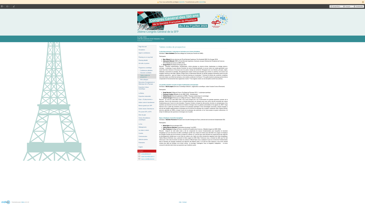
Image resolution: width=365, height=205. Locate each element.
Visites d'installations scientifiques (144, 118)
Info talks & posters (144, 63)
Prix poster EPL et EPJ (145, 111)
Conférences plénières (146, 70)
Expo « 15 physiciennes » (146, 99)
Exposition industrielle (145, 96)
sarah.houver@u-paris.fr (147, 156)
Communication (143, 136)
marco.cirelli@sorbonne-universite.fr (151, 159)
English (141, 147)
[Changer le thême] (8, 6)
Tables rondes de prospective (145, 76)
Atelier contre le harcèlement (146, 102)
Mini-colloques (144, 79)
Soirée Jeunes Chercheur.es (146, 108)
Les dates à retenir (144, 130)
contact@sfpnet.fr (146, 154)
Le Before (141, 93)
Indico (23, 202)
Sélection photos (143, 139)
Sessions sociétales (145, 72)
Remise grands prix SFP (145, 105)
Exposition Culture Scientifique (144, 88)
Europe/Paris (336, 6)
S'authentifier (359, 6)
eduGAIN (181, 2)
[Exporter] (2, 6)
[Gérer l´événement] (14, 6)
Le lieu (140, 124)
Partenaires (142, 142)
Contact (184, 202)
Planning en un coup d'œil (146, 57)
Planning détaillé (143, 60)
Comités (141, 133)
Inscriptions (142, 49)
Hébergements (143, 127)
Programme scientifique (145, 67)
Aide (180, 202)
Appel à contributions (144, 53)
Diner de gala (142, 115)
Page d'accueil (143, 46)
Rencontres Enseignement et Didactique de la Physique (147, 83)
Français (347, 6)
